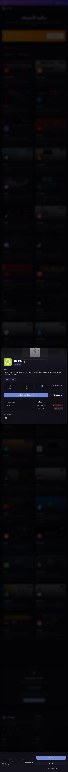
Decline (51, 763)
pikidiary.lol (9, 405)
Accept (51, 757)
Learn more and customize (51, 768)
